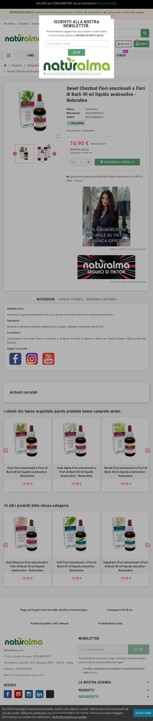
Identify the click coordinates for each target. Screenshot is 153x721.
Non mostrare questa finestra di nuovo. (74, 73)
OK (78, 52)
